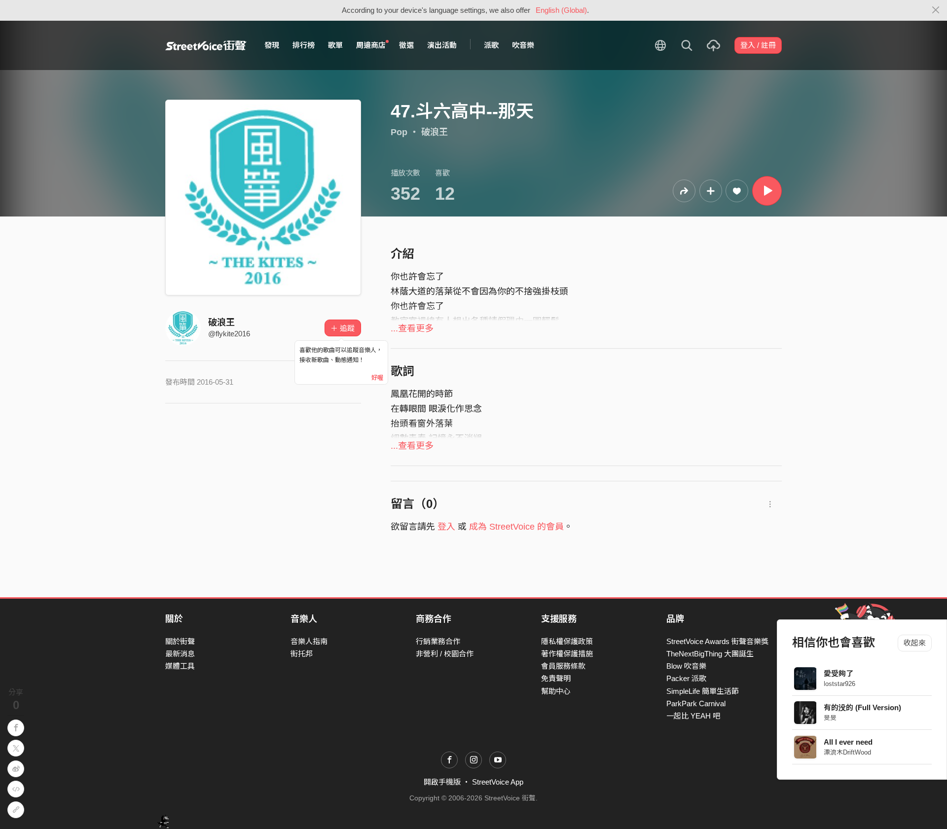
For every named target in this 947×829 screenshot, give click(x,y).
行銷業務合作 (438, 641)
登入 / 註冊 (758, 45)
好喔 (377, 377)
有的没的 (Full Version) (863, 707)
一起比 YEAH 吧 (693, 716)
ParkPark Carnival (696, 703)
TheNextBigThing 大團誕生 (710, 653)
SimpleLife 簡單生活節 (702, 691)
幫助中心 (556, 691)
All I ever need (848, 742)
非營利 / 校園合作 (445, 653)
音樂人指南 (309, 641)
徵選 (406, 45)
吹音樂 (523, 45)
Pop (399, 132)
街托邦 (302, 653)
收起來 (915, 643)
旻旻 (830, 717)
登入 (446, 527)
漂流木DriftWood (848, 752)
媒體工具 (180, 666)
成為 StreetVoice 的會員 (516, 527)
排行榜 (303, 45)
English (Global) (561, 10)
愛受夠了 (839, 673)
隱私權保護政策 (567, 641)
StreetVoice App (497, 782)
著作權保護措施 (567, 653)
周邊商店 (371, 45)
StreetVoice (206, 45)
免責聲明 (556, 678)
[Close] (936, 10)
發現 (271, 45)
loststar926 (840, 683)
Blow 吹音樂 (686, 666)
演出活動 (442, 45)
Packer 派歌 (686, 678)
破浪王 (434, 132)
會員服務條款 (563, 666)
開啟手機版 (442, 782)
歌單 (335, 45)
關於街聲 (180, 641)
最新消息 (180, 653)
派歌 (491, 45)
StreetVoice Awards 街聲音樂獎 (717, 641)
